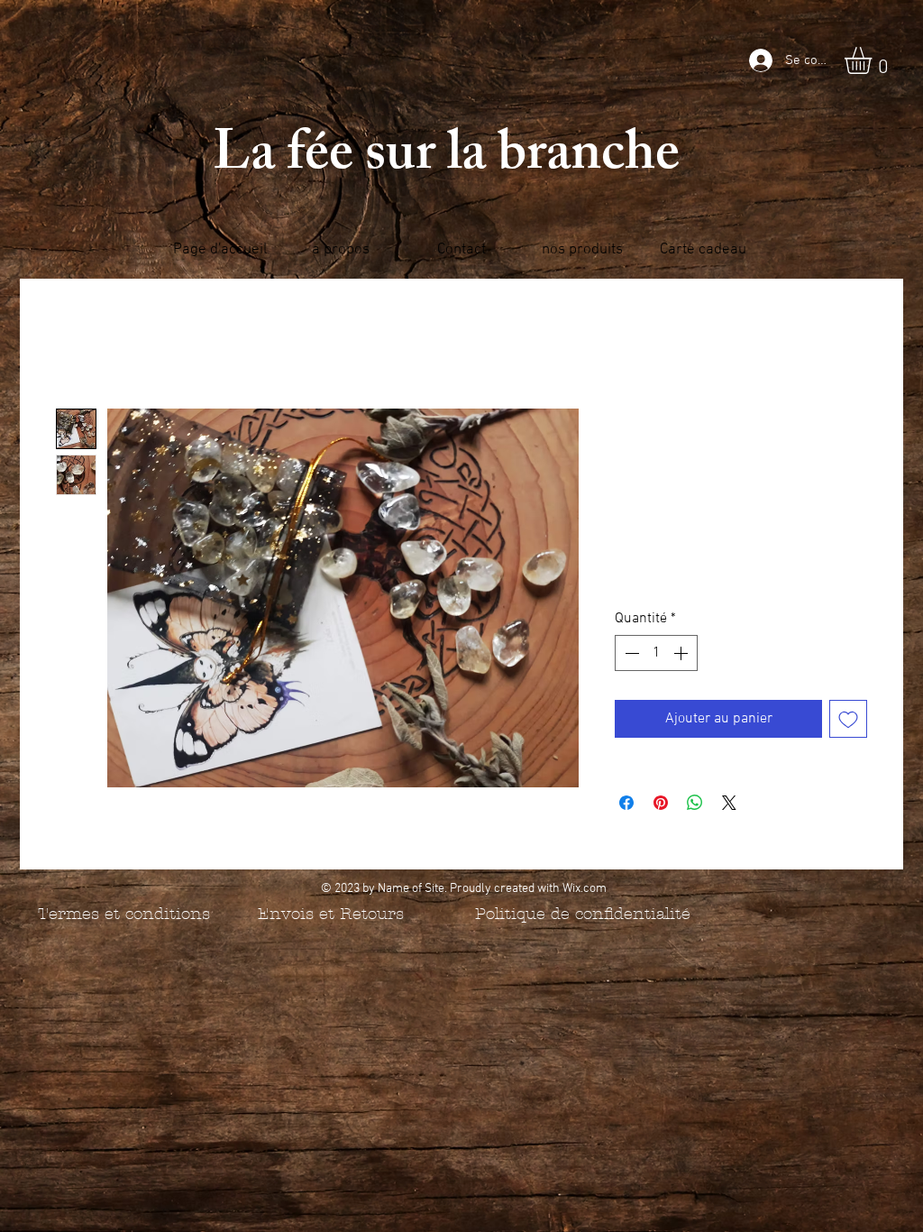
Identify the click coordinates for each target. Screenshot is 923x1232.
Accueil (79, 344)
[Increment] (682, 653)
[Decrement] (630, 653)
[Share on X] (729, 803)
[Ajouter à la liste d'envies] (848, 719)
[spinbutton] (656, 653)
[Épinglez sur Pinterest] (661, 803)
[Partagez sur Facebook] (626, 803)
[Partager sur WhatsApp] (695, 803)
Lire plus (638, 580)
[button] (874, 60)
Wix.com (584, 888)
